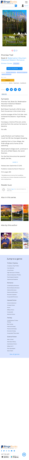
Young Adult (10, 312)
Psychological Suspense (12, 277)
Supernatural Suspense (12, 279)
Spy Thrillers (16, 265)
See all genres (14, 354)
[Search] (16, 6)
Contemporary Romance (13, 285)
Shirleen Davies (6, 63)
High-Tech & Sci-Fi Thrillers (13, 272)
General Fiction (11, 300)
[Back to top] (24, 454)
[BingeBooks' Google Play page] (15, 457)
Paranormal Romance (12, 292)
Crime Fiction (10, 270)
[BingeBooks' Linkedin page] (9, 451)
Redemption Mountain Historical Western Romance (13, 59)
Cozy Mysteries (10, 268)
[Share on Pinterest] (19, 89)
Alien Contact (10, 339)
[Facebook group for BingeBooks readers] (1, 451)
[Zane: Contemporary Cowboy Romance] (6, 238)
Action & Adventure (11, 303)
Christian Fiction (11, 305)
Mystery (15, 263)
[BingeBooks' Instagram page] (6, 451)
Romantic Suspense (22, 72)
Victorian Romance (11, 72)
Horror (8, 307)
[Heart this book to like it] (12, 50)
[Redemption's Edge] (6, 210)
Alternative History (11, 341)
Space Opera (10, 350)
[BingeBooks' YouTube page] (11, 451)
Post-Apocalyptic (11, 348)
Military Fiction (10, 309)
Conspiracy (9, 265)
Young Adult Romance (12, 296)
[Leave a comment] (16, 50)
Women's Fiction (11, 314)
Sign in (26, 5)
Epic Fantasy (10, 324)
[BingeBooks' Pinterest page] (14, 451)
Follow (16, 63)
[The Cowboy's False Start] (17, 238)
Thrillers (9, 263)
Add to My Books (13, 68)
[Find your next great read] (9, 2)
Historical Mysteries (11, 274)
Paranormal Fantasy (12, 328)
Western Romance (6, 74)
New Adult (16, 333)
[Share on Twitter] (11, 89)
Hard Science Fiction (12, 344)
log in (13, 189)
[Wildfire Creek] (17, 210)
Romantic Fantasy (11, 331)
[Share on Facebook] (7, 89)
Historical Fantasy (11, 326)
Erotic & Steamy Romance (13, 287)
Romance (10, 283)
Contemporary (10, 320)
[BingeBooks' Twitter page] (4, 451)
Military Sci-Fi (10, 346)
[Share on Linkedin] (15, 89)
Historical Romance (11, 290)
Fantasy (9, 317)
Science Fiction (12, 336)
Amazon (7, 80)
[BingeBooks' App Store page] (5, 457)
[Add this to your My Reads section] (14, 51)
